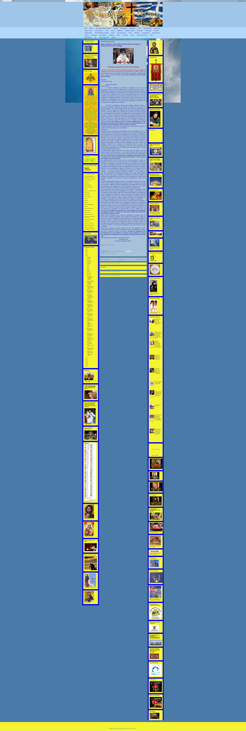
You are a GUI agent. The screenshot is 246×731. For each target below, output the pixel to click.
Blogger (135, 728)
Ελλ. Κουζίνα (140, 30)
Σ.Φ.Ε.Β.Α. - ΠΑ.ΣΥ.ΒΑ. (88, 223)
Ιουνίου (88, 266)
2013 (87, 362)
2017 (87, 255)
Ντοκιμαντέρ (94, 35)
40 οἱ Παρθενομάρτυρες (89, 111)
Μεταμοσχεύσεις (146, 32)
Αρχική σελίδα (122, 259)
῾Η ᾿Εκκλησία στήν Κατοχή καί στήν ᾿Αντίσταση (90, 348)
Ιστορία (112, 32)
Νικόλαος (92, 116)
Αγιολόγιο (115, 28)
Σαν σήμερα (125, 35)
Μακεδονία (137, 32)
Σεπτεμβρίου (89, 262)
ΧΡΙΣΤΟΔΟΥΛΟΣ (88, 37)
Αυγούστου (89, 263)
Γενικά (107, 30)
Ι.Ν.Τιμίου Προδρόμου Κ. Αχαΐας (101, 32)
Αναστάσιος (86, 182)
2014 (87, 361)
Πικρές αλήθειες (102, 35)
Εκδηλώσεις (119, 30)
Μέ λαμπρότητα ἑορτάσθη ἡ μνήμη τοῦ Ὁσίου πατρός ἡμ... (90, 296)
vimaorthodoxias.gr (109, 245)
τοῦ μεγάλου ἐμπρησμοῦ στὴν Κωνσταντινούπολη (91, 115)
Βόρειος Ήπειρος (88, 30)
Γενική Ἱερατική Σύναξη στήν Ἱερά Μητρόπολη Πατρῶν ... (90, 306)
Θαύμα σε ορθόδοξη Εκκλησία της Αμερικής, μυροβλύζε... (90, 283)
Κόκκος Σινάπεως (87, 210)
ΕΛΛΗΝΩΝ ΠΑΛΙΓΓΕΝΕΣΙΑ (89, 229)
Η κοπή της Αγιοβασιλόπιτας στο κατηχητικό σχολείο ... (90, 287)
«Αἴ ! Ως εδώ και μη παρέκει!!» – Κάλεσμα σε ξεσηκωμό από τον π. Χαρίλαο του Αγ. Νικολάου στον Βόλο (155, 417)
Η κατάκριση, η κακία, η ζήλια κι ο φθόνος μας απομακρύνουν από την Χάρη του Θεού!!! (158, 432)
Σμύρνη (132, 35)
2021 (87, 249)
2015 (87, 359)
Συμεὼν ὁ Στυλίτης (94, 109)
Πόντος (118, 35)
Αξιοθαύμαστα (124, 28)
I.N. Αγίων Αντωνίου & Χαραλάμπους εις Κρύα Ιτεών (89, 177)
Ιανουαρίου (89, 275)
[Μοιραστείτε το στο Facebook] (130, 251)
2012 (87, 364)
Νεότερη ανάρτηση (105, 259)
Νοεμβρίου (89, 258)
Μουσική (87, 35)
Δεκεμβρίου (89, 257)
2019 (87, 252)
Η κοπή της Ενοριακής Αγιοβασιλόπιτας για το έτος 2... (90, 301)
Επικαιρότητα (148, 30)
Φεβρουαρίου (89, 273)
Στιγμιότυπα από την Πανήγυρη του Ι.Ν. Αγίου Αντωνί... (89, 292)
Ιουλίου (88, 265)
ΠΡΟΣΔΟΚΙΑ (86, 192)
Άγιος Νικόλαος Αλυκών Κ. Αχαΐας (103, 28)
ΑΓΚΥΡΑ (86, 188)
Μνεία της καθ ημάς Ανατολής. (90, 190)
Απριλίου (88, 270)
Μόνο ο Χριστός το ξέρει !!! (158, 405)
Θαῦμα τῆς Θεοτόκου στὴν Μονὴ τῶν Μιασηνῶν (91, 112)
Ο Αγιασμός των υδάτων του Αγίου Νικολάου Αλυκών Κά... (90, 339)
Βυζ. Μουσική (157, 28)
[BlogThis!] (127, 251)
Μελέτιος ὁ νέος (87, 116)
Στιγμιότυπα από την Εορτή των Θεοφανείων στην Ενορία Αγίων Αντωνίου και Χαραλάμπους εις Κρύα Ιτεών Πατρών (156, 335)
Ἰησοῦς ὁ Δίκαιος (94, 110)
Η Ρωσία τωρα (87, 212)
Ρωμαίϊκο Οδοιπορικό (88, 186)
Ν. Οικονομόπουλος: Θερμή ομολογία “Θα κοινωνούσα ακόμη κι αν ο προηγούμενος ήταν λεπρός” (156, 393)
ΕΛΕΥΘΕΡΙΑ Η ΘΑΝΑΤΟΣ (89, 219)
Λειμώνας (86, 198)
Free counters (86, 501)
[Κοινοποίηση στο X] (129, 251)
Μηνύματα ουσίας (156, 32)
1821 (86, 28)
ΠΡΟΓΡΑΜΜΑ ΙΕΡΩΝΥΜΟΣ (89, 179)
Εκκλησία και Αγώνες (129, 30)
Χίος (95, 37)
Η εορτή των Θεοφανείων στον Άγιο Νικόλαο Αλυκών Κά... (90, 335)
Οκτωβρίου (89, 260)
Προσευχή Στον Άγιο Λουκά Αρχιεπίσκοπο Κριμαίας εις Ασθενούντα (158, 357)
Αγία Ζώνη (86, 202)
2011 (87, 366)
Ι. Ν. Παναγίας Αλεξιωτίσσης (89, 174)
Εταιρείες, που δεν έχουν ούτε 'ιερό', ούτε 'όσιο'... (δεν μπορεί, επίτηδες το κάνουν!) (158, 321)
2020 (87, 250)
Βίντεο (139, 28)
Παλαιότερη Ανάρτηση (140, 259)
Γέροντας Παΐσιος (99, 30)
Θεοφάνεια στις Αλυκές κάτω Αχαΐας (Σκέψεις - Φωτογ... (90, 320)
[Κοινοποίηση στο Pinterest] (131, 251)
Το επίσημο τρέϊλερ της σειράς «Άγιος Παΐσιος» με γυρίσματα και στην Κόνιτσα (157, 371)
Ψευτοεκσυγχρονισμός (104, 37)
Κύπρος (130, 32)
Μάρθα (86, 110)
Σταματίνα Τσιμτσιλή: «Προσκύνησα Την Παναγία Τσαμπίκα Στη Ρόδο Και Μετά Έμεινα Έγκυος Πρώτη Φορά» (155, 344)
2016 (87, 357)
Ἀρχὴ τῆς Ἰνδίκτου (88, 109)
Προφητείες (111, 35)
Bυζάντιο (91, 28)
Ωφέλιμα (113, 37)
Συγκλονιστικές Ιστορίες (142, 35)
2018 (87, 254)
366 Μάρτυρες (91, 101)
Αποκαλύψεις (132, 28)
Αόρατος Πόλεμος (87, 196)
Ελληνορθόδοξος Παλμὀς (113, 251)
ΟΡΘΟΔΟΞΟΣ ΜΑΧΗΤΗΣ (89, 225)
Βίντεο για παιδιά (147, 28)
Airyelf (128, 728)
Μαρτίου (88, 271)
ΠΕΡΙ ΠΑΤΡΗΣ (87, 194)
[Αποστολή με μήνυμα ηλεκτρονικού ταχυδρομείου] (126, 251)
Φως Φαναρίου (87, 221)
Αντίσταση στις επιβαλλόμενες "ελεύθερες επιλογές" (89, 278)
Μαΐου (88, 268)
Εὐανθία (89, 110)
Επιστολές (156, 30)
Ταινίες (151, 35)
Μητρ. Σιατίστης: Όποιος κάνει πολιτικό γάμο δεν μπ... (89, 310)
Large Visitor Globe (154, 455)
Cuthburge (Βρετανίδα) (93, 102)
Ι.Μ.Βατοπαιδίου (88, 32)
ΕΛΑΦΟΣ (86, 206)
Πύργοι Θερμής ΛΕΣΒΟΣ (89, 204)
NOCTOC (86, 200)
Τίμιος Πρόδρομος (87, 184)
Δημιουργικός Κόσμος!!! (88, 208)
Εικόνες (112, 30)
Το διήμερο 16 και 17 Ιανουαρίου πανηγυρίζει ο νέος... (89, 315)
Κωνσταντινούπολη (121, 32)
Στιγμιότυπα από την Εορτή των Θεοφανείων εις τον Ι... (89, 330)
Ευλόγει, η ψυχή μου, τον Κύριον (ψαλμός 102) (158, 382)
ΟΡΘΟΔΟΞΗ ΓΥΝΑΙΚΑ (88, 227)
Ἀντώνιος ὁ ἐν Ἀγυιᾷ (92, 118)
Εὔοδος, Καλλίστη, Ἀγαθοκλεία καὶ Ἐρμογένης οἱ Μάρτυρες (90, 114)
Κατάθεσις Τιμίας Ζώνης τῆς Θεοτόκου (91, 98)
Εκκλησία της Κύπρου (88, 214)
